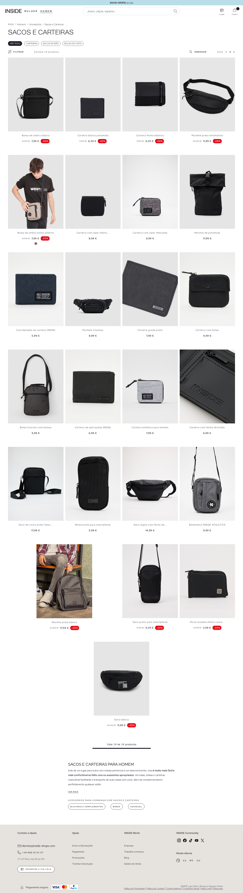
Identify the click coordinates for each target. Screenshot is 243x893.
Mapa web (218, 888)
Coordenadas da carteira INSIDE (35, 330)
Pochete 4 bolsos (93, 330)
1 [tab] (11, 60)
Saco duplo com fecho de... (150, 524)
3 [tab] (15, 60)
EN (198, 860)
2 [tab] (13, 60)
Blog (126, 857)
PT (192, 860)
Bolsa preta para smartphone (93, 524)
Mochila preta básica (64, 622)
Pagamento (78, 851)
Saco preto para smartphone (150, 622)
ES (185, 860)
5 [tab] (19, 60)
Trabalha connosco (134, 851)
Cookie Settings (173, 888)
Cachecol (136, 807)
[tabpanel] (35, 94)
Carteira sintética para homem (150, 427)
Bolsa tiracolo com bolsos (36, 427)
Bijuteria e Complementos (86, 807)
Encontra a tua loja (38, 869)
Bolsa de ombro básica (36, 135)
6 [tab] (20, 60)
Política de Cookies (155, 888)
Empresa (128, 845)
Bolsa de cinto (73, 43)
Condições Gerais (191, 888)
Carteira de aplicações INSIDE (93, 427)
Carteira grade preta (150, 330)
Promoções (78, 857)
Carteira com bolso (207, 330)
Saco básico (121, 719)
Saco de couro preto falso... (36, 524)
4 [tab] (17, 60)
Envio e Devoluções (82, 845)
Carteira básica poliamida (93, 135)
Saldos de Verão (132, 863)
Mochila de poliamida (207, 232)
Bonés (116, 807)
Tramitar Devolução (82, 863)
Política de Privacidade (134, 888)
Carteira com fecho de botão (207, 427)
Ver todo (15, 43)
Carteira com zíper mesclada (150, 232)
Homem (46, 11)
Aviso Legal (206, 888)
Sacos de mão (51, 43)
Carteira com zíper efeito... (92, 232)
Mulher (31, 11)
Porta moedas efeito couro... (207, 622)
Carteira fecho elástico (150, 135)
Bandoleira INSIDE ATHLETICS (207, 524)
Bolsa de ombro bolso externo (35, 232)
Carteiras (31, 43)
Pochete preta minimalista (207, 135)
